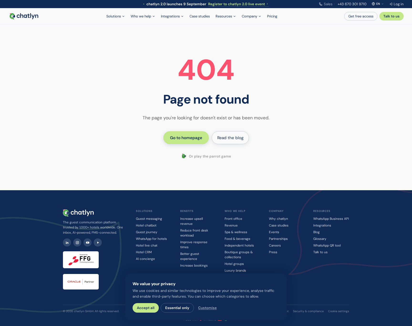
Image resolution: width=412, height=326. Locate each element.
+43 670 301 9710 (345, 4)
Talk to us (391, 16)
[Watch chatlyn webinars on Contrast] (98, 242)
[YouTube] (87, 242)
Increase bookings (194, 265)
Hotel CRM (144, 252)
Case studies (200, 16)
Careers (275, 245)
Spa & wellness (236, 232)
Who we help (141, 16)
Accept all (145, 307)
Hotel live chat (146, 245)
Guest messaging (149, 219)
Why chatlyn (278, 219)
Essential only (177, 307)
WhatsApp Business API (331, 219)
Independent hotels (239, 245)
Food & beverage (237, 239)
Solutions (113, 16)
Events (274, 232)
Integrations (170, 16)
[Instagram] (77, 242)
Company (249, 16)
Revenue (231, 225)
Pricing (272, 16)
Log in (399, 4)
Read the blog (230, 137)
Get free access (360, 16)
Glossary (319, 239)
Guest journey (146, 232)
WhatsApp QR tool (327, 245)
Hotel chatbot (146, 225)
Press (273, 252)
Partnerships (278, 239)
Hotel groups (234, 264)
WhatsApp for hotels (151, 239)
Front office (233, 219)
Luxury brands (235, 270)
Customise (207, 307)
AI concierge (145, 259)
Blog (316, 232)
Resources (224, 16)
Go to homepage (186, 137)
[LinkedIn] (67, 242)
